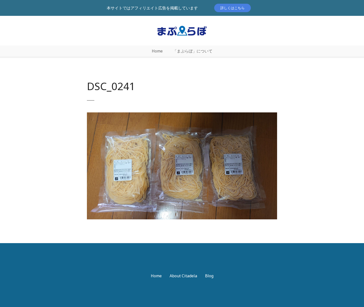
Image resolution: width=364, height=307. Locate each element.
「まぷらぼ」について (192, 51)
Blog (209, 276)
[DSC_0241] (182, 115)
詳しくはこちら (232, 7)
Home (157, 51)
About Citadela (183, 276)
